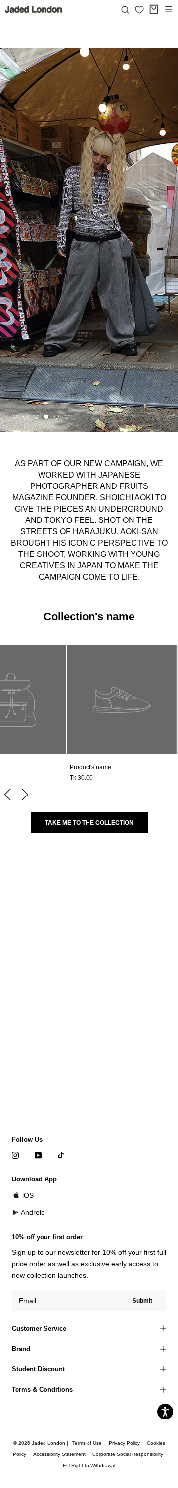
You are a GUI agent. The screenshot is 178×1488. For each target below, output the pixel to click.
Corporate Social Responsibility (127, 1454)
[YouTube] (38, 1155)
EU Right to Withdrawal (89, 1465)
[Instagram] (15, 1155)
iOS (28, 1195)
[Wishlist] (139, 10)
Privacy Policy (124, 1443)
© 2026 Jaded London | (41, 1443)
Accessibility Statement (59, 1454)
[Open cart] (153, 9)
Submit (142, 1300)
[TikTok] (60, 1155)
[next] (23, 794)
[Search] (125, 9)
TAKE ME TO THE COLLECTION (89, 822)
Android (33, 1212)
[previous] (8, 794)
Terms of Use (87, 1443)
